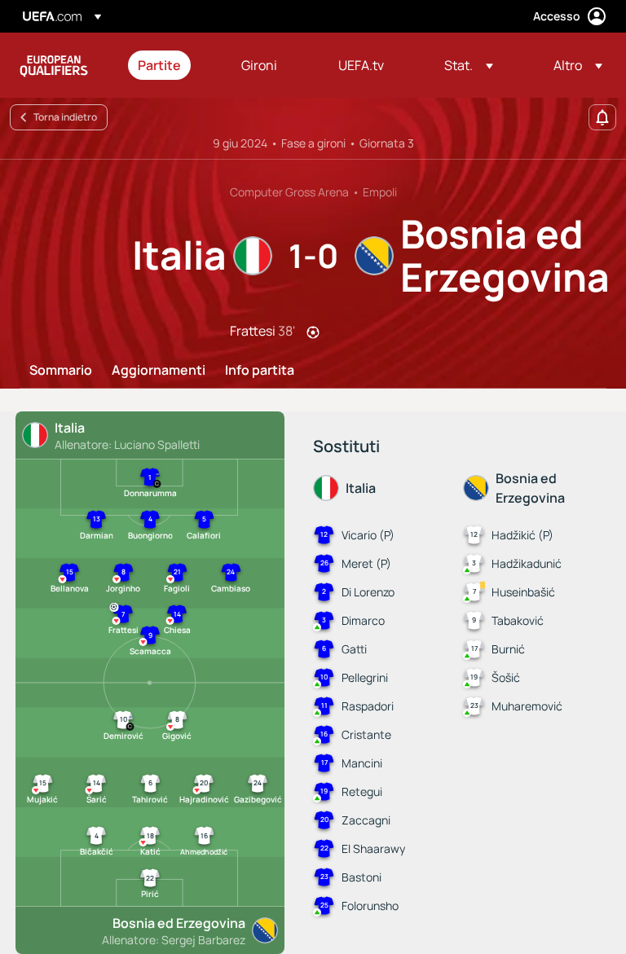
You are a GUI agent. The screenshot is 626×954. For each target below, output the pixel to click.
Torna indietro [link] (65, 117)
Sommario (60, 370)
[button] (469, 65)
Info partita (259, 370)
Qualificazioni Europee (54, 65)
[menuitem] (169, 65)
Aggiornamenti (158, 370)
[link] (159, 65)
